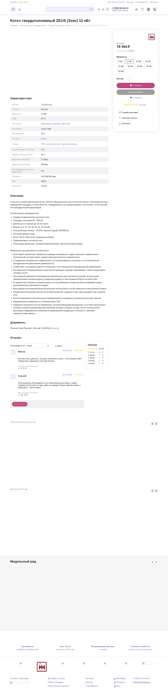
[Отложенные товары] (142, 9)
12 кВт (129, 61)
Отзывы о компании (19, 678)
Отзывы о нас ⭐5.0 (19, 2)
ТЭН (43, 144)
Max (118, 686)
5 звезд (91, 352)
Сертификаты (142, 2)
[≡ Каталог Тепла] (20, 9)
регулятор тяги (53, 144)
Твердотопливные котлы (59, 25)
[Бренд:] (152, 37)
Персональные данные (58, 686)
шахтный (65, 124)
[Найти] (92, 9)
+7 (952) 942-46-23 (120, 8)
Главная (14, 25)
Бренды (130, 2)
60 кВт (149, 66)
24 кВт (121, 66)
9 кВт (120, 61)
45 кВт (140, 66)
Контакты (154, 2)
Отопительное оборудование (33, 25)
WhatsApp (120, 678)
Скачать (54, 328)
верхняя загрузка (69, 144)
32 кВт (130, 66)
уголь (43, 139)
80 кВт (121, 71)
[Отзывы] (19, 684)
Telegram (120, 682)
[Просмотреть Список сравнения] (136, 9)
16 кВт (138, 61)
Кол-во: (120, 79)
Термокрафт (46, 104)
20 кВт (148, 61)
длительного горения (50, 124)
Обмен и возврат (55, 682)
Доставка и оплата (116, 2)
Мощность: (122, 57)
